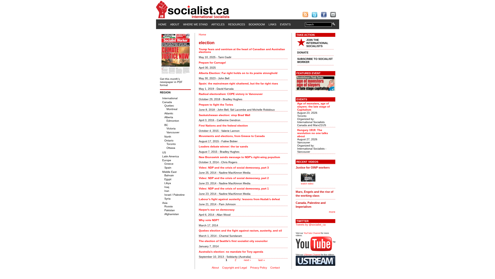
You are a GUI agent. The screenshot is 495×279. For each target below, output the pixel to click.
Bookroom (257, 24)
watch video (307, 183)
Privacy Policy (258, 267)
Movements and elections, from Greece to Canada (232, 136)
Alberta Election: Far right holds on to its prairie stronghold (238, 73)
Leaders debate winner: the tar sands (223, 146)
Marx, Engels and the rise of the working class (314, 193)
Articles (217, 24)
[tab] (315, 167)
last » (261, 260)
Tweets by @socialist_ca (311, 224)
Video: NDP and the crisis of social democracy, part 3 (234, 167)
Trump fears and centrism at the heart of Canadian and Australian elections (242, 50)
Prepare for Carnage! (212, 62)
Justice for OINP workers (313, 167)
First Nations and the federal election (223, 125)
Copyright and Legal (234, 267)
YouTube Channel (312, 233)
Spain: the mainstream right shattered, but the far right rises (238, 83)
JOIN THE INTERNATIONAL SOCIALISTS (317, 43)
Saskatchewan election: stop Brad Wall (224, 115)
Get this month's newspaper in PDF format (171, 82)
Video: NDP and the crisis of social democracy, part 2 (234, 178)
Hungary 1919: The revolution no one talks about (312, 133)
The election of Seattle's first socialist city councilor (233, 241)
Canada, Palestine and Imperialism (311, 204)
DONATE (302, 52)
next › (247, 260)
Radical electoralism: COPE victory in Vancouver (231, 94)
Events (285, 24)
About (174, 24)
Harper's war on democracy (217, 209)
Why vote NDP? (209, 220)
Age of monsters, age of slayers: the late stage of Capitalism (313, 106)
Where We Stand (195, 24)
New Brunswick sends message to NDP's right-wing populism (239, 157)
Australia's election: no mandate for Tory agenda (231, 251)
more (332, 211)
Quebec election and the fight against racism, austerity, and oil (240, 230)
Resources (236, 24)
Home (162, 24)
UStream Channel (312, 254)
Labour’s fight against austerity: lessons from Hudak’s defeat (239, 199)
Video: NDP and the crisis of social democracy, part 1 (234, 188)
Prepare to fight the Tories (216, 104)
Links (272, 24)
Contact (275, 267)
